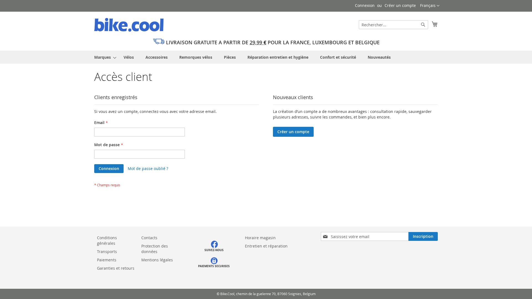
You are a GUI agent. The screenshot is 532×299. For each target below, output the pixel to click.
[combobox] (393, 24)
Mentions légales (157, 259)
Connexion (365, 5)
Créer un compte (400, 5)
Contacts (149, 237)
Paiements (106, 259)
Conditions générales (107, 240)
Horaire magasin (260, 237)
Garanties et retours (115, 268)
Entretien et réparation (266, 246)
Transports (107, 251)
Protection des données (154, 248)
